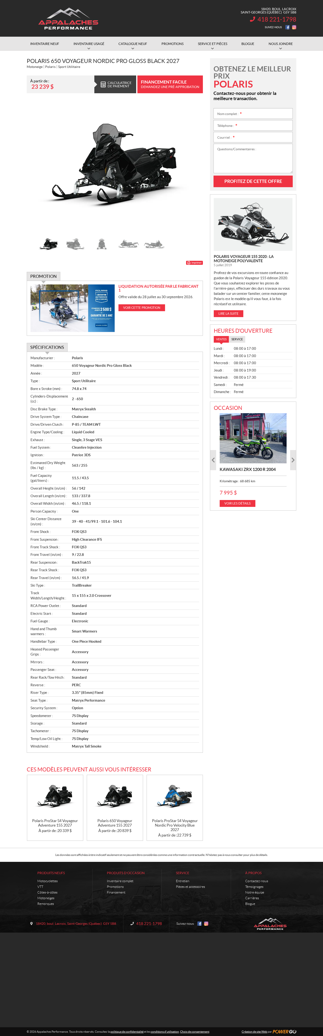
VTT (40, 887)
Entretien (182, 881)
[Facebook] (287, 27)
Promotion (43, 276)
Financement (116, 892)
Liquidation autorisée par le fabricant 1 (158, 288)
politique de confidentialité (127, 1031)
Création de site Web (254, 1031)
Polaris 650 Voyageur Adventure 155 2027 (114, 823)
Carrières (252, 898)
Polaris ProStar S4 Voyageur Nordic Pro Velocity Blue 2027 (175, 825)
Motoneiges (45, 898)
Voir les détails (237, 503)
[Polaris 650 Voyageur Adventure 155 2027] (115, 797)
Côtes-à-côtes (47, 892)
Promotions (115, 887)
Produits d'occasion (126, 873)
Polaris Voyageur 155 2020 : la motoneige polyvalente (244, 258)
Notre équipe (254, 892)
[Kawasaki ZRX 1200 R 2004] (253, 438)
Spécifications (47, 347)
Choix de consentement (194, 1031)
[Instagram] (294, 27)
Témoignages (254, 887)
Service (182, 873)
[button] (36, 166)
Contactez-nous (256, 881)
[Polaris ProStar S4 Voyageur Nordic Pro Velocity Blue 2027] (174, 797)
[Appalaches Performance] (68, 18)
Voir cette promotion (141, 308)
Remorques (45, 904)
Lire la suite (228, 313)
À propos (253, 873)
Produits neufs (51, 873)
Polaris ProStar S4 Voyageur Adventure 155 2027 (55, 823)
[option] (115, 166)
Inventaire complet (120, 881)
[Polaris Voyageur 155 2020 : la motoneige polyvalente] (253, 224)
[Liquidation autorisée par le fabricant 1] (73, 308)
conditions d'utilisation (165, 1031)
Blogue (250, 904)
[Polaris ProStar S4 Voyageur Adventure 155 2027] (55, 797)
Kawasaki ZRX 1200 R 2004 (248, 469)
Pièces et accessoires (190, 887)
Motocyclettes (47, 881)
